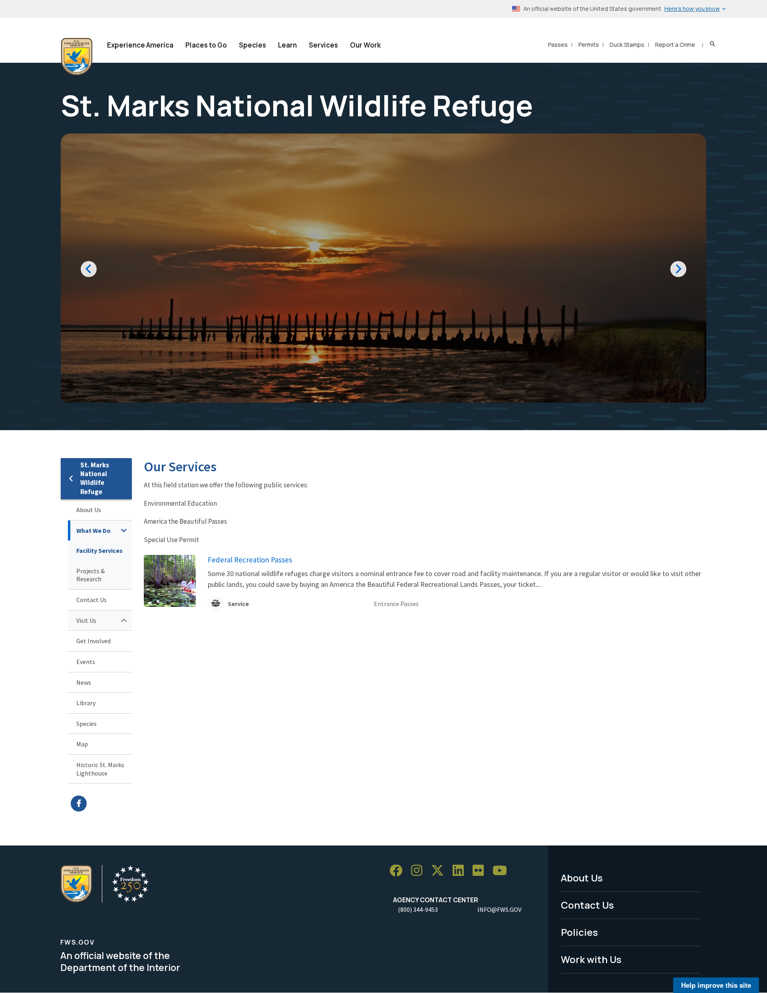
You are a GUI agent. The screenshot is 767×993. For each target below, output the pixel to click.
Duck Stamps (627, 44)
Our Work (365, 45)
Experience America (140, 45)
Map (82, 744)
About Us (88, 510)
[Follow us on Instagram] (419, 871)
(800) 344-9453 (418, 909)
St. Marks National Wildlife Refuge (94, 478)
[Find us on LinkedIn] (461, 871)
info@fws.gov (499, 909)
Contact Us (91, 600)
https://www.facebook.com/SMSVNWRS (101, 804)
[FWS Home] (77, 57)
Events (85, 662)
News (83, 682)
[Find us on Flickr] (481, 871)
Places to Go (206, 45)
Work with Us (591, 959)
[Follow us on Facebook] (398, 871)
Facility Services (99, 550)
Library (85, 703)
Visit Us (86, 620)
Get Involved (93, 641)
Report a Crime (675, 44)
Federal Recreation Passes (250, 559)
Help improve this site (716, 985)
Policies (579, 932)
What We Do (93, 530)
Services (323, 45)
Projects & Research (90, 575)
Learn (287, 45)
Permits (588, 44)
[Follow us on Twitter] (440, 871)
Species (252, 45)
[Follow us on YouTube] (503, 871)
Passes (558, 44)
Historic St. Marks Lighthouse (100, 769)
